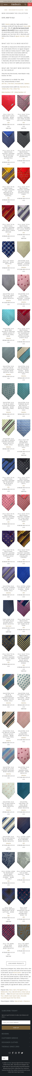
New (10, 990)
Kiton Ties (17, 89)
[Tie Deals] (16, 4)
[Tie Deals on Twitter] (22, 1053)
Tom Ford (11, 83)
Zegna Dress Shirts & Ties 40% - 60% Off (16, 1)
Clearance (27, 1001)
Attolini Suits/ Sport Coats (12, 996)
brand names (17, 972)
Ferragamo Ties (21, 990)
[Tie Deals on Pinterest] (19, 1053)
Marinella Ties (24, 87)
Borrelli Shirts (17, 992)
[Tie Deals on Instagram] (16, 1053)
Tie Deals (8, 1063)
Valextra (7, 24)
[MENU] (1, 4)
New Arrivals (18, 1001)
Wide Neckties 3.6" (20, 92)
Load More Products (16, 963)
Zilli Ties (4, 83)
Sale (14, 990)
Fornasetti (18, 83)
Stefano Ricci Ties (7, 89)
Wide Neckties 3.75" (8, 92)
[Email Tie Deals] (9, 1053)
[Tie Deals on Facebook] (12, 1053)
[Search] (25, 4)
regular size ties (20, 36)
